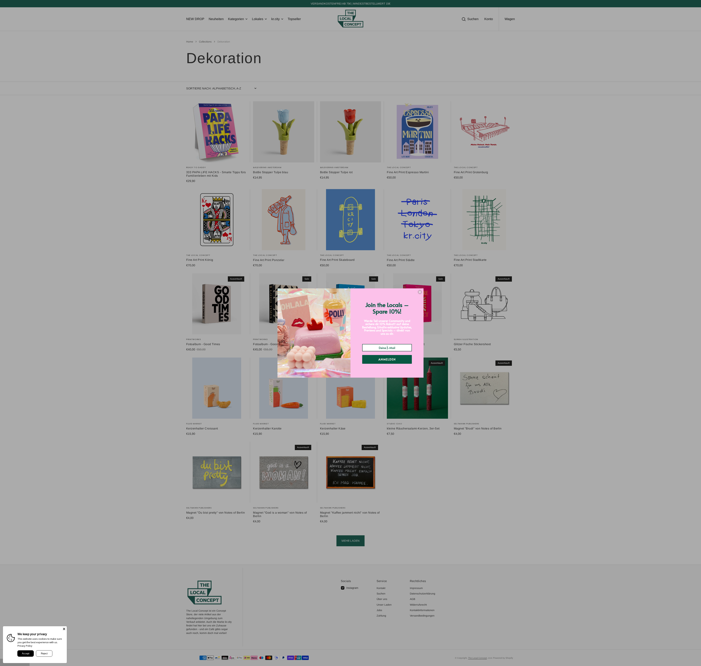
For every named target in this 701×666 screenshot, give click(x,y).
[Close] (64, 629)
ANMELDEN (387, 359)
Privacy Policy (25, 645)
